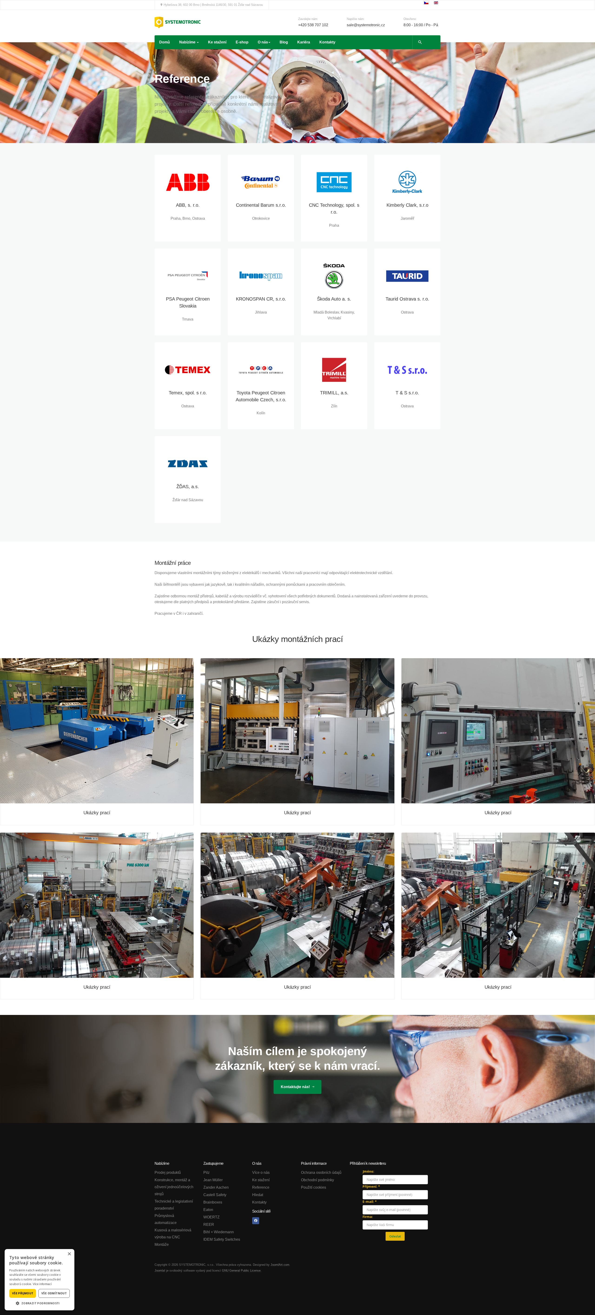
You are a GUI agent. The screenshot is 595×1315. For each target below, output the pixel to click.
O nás (263, 42)
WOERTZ (211, 1217)
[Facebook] (255, 1220)
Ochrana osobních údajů (321, 1172)
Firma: (368, 1216)
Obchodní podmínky (317, 1180)
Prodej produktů (168, 1172)
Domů (164, 42)
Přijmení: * (371, 1186)
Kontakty (327, 42)
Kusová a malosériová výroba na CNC (173, 1233)
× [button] (69, 1254)
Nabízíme (187, 42)
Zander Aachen (216, 1187)
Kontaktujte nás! (296, 1087)
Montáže (162, 1244)
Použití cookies (313, 1187)
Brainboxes (212, 1202)
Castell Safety (214, 1195)
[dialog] (39, 1279)
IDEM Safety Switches (221, 1239)
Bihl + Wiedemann (218, 1232)
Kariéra (303, 42)
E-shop (242, 42)
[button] (39, 1303)
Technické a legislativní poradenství (174, 1204)
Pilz (206, 1172)
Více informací (42, 1284)
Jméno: (368, 1171)
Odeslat (395, 1236)
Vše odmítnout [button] (54, 1293)
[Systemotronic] (178, 22)
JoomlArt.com (280, 1264)
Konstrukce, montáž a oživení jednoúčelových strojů (174, 1187)
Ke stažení (217, 42)
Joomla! (160, 1270)
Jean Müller (213, 1180)
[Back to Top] (581, 1301)
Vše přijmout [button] (22, 1293)
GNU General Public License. (241, 1270)
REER (208, 1225)
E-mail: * (370, 1201)
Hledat (257, 1195)
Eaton (208, 1210)
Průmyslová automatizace (166, 1219)
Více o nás (261, 1172)
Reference (260, 1187)
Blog (284, 42)
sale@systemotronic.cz (366, 25)
